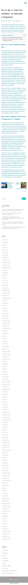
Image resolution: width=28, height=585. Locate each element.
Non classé (5, 568)
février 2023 (5, 346)
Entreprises (19, 20)
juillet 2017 (5, 516)
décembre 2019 (6, 442)
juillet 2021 (5, 394)
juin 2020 (4, 427)
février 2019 (5, 468)
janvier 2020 (5, 440)
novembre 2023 (6, 323)
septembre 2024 (6, 298)
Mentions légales (14, 583)
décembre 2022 (6, 351)
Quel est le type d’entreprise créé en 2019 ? (12, 37)
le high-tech (9, 153)
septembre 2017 (6, 511)
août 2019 (5, 452)
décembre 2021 (6, 381)
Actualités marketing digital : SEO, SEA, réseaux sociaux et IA (12, 214)
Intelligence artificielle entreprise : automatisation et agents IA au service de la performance (13, 218)
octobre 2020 (5, 417)
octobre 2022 (5, 356)
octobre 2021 (5, 386)
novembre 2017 (6, 506)
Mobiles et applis (6, 565)
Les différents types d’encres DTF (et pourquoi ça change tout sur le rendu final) (13, 227)
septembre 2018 (6, 480)
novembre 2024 (6, 293)
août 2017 (5, 513)
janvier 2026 (5, 257)
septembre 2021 (6, 389)
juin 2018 (4, 488)
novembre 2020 (6, 414)
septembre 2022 (6, 359)
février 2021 (5, 407)
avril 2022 (5, 371)
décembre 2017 (6, 503)
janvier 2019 (5, 470)
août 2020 (5, 422)
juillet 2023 (5, 333)
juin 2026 (4, 245)
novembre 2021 (6, 384)
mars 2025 (5, 283)
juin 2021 (4, 397)
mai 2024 (4, 308)
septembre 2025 (6, 267)
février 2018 (5, 498)
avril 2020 (5, 432)
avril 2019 (5, 463)
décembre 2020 (6, 412)
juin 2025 (4, 275)
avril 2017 (5, 523)
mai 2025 (4, 277)
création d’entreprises (6, 93)
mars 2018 (5, 495)
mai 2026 (4, 247)
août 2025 (5, 270)
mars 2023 (5, 343)
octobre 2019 (5, 447)
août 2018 (5, 483)
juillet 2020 (5, 424)
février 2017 (5, 528)
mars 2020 (5, 435)
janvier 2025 (5, 288)
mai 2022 (4, 369)
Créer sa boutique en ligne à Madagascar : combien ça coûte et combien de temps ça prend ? (13, 223)
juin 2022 (4, 366)
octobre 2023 (5, 326)
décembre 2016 (6, 531)
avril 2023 (5, 341)
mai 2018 (4, 490)
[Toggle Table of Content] (23, 35)
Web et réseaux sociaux (8, 573)
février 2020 (5, 437)
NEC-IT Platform (11, 3)
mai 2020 (4, 430)
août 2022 (5, 361)
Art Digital (4, 553)
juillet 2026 (5, 242)
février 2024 (5, 315)
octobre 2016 (5, 536)
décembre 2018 (6, 473)
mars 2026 (5, 252)
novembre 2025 (6, 262)
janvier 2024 (5, 318)
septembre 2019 (6, 450)
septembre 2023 (6, 328)
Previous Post (11, 185)
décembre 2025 (6, 260)
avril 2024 (5, 310)
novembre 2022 (6, 354)
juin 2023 (4, 336)
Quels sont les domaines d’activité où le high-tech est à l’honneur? (13, 39)
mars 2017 (5, 526)
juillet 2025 (5, 272)
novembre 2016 (6, 533)
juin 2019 (4, 457)
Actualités (4, 550)
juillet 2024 (5, 303)
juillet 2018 (5, 485)
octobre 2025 (5, 265)
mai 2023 (4, 338)
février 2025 (5, 285)
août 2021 (5, 392)
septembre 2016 (6, 539)
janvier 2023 (5, 348)
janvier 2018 (5, 501)
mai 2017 (4, 521)
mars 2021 (5, 404)
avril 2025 (5, 280)
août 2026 (5, 239)
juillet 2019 (5, 455)
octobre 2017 (5, 508)
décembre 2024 (6, 290)
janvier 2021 (5, 409)
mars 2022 (5, 374)
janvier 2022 (5, 379)
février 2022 (5, 376)
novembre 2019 (6, 445)
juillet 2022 (5, 364)
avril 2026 (5, 250)
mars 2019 (5, 465)
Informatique (5, 560)
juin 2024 (4, 305)
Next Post (21, 186)
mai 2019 (4, 460)
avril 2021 (5, 402)
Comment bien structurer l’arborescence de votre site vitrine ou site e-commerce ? (13, 210)
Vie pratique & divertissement (9, 570)
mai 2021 (4, 399)
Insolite (4, 563)
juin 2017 (4, 518)
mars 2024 (5, 313)
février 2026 (5, 255)
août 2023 (5, 331)
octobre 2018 (5, 478)
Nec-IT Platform (14, 579)
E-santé (4, 555)
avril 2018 (5, 493)
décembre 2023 (6, 321)
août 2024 (5, 300)
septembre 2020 (6, 419)
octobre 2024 (5, 295)
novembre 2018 (6, 475)
